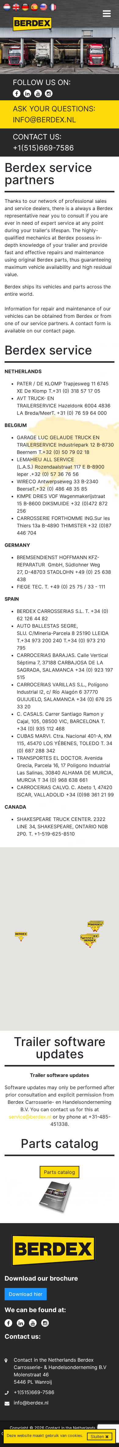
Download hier (25, 1294)
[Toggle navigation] (106, 14)
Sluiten (98, 1436)
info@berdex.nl (44, 119)
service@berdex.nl (30, 1117)
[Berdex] (53, 1252)
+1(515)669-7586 (43, 147)
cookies (75, 1435)
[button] (96, 927)
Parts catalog (59, 1172)
